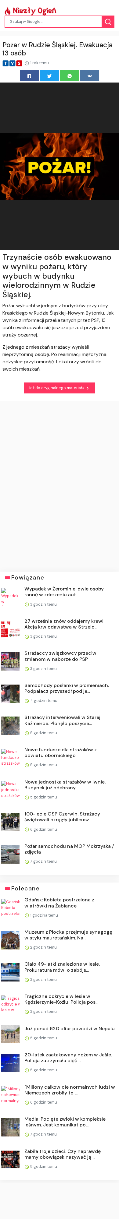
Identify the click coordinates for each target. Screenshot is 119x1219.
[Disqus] (59, 482)
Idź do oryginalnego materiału (57, 387)
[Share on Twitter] (49, 75)
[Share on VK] (89, 75)
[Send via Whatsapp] (69, 75)
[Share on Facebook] (29, 75)
